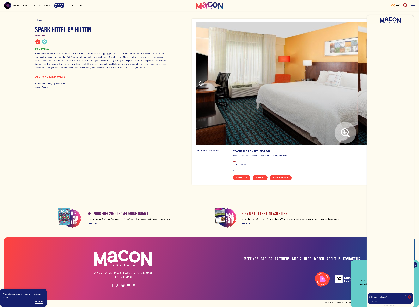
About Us (333, 258)
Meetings (251, 258)
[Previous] (200, 84)
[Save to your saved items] (37, 42)
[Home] (209, 5)
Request (92, 224)
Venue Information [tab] (50, 77)
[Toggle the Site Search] (405, 5)
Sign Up (246, 224)
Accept (39, 302)
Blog (307, 258)
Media (296, 258)
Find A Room (281, 177)
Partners (282, 258)
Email (261, 177)
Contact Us (351, 258)
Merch (319, 258)
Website (242, 177)
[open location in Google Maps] (209, 151)
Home (39, 20)
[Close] (414, 265)
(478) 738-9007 (280, 155)
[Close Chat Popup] (412, 17)
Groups (266, 258)
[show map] (44, 42)
